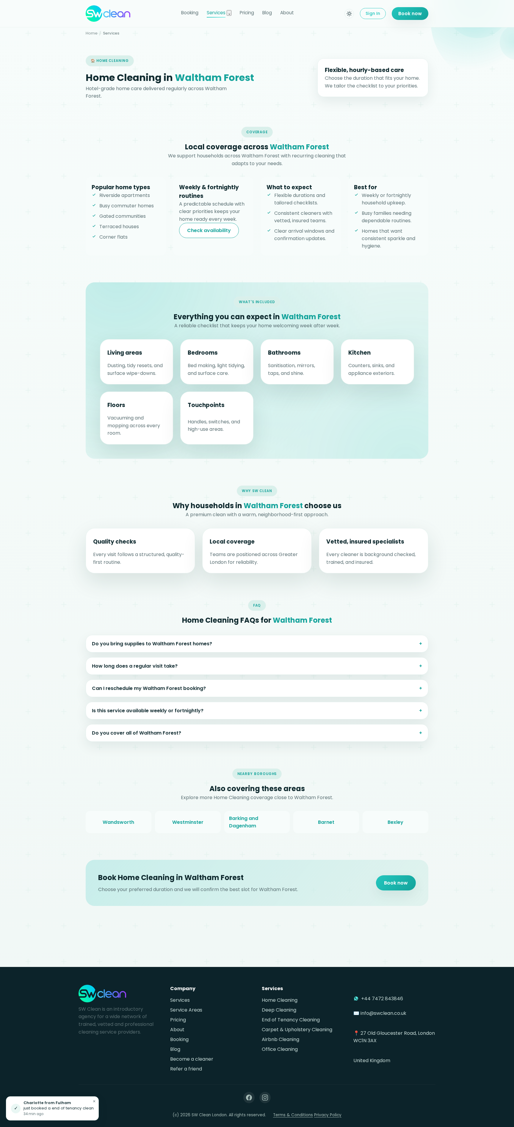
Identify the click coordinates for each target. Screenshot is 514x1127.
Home (92, 33)
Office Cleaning (280, 1049)
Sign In (373, 13)
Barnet (326, 822)
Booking (189, 13)
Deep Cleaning (279, 1010)
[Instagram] (265, 1097)
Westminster (187, 822)
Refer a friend (186, 1068)
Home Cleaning (279, 1000)
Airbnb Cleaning (280, 1039)
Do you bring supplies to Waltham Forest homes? (152, 643)
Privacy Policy (327, 1115)
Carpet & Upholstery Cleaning (297, 1029)
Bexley (395, 822)
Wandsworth (118, 822)
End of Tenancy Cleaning (291, 1019)
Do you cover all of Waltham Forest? (136, 733)
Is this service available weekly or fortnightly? (147, 710)
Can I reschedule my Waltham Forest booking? (149, 688)
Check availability (209, 230)
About (287, 13)
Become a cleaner (191, 1059)
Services (216, 13)
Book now (410, 13)
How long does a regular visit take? (135, 666)
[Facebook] (249, 1097)
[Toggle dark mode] (349, 13)
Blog (267, 13)
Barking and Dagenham (243, 822)
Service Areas (186, 1010)
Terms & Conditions (293, 1115)
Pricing (247, 13)
